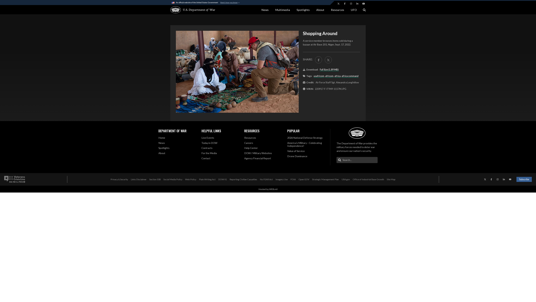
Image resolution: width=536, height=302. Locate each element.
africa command (350, 76)
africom (329, 76)
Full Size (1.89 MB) (329, 69)
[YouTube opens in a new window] (364, 4)
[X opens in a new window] (338, 4)
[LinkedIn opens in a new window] (357, 4)
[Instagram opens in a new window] (351, 4)
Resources (337, 9)
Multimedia (282, 9)
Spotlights (303, 9)
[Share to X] (328, 59)
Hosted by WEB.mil (268, 189)
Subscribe (524, 179)
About (320, 9)
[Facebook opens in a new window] (345, 4)
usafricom (319, 76)
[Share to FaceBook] (318, 59)
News (265, 9)
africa (337, 76)
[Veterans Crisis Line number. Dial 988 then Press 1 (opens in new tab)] (14, 179)
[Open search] (364, 9)
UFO (354, 9)
